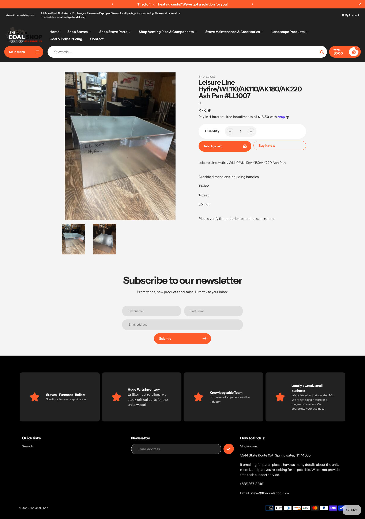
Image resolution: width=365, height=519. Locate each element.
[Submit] (228, 449)
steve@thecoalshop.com (20, 15)
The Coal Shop (38, 507)
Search (27, 446)
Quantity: (213, 131)
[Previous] (113, 4)
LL (200, 103)
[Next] (252, 4)
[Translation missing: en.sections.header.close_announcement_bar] (360, 4)
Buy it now (267, 145)
